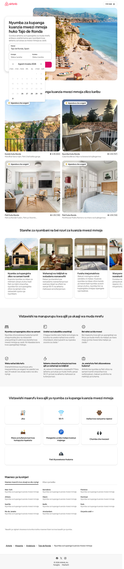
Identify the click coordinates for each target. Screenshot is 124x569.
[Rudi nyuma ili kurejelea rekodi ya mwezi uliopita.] (13, 64)
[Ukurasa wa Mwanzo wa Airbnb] (11, 4)
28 (32, 94)
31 (13, 99)
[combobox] (30, 48)
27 (27, 94)
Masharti (65, 565)
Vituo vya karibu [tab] (48, 482)
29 (36, 94)
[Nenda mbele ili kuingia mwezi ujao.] (41, 64)
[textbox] (19, 57)
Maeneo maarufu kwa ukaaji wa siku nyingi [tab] (22, 482)
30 (41, 94)
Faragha (56, 565)
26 (22, 94)
